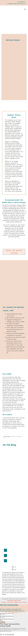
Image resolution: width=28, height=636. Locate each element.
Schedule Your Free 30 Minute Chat (13, 105)
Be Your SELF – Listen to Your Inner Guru (13, 455)
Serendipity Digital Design (14, 600)
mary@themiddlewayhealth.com (16, 3)
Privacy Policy (23, 602)
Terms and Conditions (13, 602)
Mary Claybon (10, 459)
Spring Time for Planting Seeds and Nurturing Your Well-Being (12, 521)
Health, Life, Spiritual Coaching (14, 252)
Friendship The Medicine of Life (11, 486)
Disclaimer (4, 602)
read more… (8, 479)
